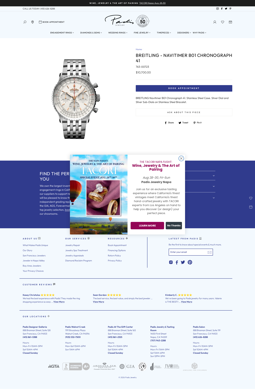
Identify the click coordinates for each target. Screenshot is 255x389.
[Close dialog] (181, 158)
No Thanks (173, 225)
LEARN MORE (147, 225)
